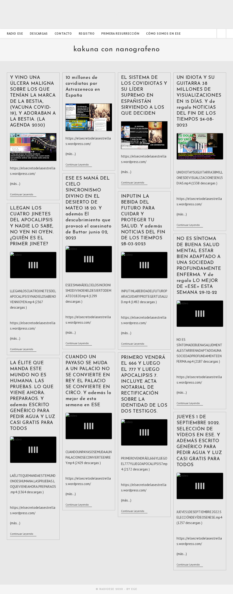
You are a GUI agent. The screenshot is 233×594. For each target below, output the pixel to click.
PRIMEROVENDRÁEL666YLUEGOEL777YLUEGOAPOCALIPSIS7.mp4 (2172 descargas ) (144, 463)
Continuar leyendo (23, 195)
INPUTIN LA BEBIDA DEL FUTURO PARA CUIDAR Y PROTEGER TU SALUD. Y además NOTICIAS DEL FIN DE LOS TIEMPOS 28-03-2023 (143, 220)
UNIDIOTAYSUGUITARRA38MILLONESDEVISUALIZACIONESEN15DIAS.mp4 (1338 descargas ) (200, 177)
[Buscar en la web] (221, 33)
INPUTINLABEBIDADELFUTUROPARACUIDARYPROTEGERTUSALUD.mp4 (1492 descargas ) (144, 296)
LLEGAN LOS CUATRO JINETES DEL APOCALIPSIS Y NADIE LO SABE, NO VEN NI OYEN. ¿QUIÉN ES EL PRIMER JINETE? (32, 226)
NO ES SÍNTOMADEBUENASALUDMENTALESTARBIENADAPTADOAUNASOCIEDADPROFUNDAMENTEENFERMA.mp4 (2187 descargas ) (199, 350)
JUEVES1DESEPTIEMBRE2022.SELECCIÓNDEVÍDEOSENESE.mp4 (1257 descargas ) (199, 517)
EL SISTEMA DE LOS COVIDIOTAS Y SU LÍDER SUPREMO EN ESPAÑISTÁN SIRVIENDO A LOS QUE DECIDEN (144, 95)
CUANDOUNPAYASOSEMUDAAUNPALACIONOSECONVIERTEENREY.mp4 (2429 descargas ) (89, 457)
